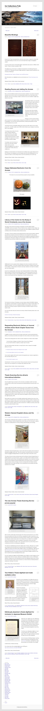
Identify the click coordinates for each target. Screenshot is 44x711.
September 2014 (7, 682)
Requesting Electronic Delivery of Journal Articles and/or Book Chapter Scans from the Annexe (19, 327)
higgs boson (23, 605)
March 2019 (7, 671)
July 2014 (6, 684)
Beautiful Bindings (11, 35)
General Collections (23, 368)
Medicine (31, 653)
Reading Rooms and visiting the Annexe (19, 89)
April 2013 (6, 697)
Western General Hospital (34, 494)
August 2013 (7, 693)
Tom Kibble (6, 606)
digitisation (18, 83)
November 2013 (7, 690)
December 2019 (7, 665)
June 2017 (6, 672)
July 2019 (6, 668)
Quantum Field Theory (34, 605)
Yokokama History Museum (19, 654)
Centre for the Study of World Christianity (12, 314)
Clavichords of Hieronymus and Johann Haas (14, 549)
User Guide (37, 368)
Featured (9, 320)
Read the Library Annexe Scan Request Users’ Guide (17, 349)
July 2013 (6, 694)
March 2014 (7, 687)
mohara (15, 379)
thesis (28, 83)
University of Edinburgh (12, 606)
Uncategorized (19, 406)
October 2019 (7, 666)
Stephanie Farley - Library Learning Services (22, 36)
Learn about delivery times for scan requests (15, 352)
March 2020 (7, 663)
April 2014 (6, 686)
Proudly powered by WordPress (22, 707)
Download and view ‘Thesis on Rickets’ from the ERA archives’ (16, 74)
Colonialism (19, 653)
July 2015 (6, 674)
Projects (15, 406)
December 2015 (7, 673)
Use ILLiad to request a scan (12, 359)
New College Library (28, 320)
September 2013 (7, 692)
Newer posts (36, 30)
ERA (9, 70)
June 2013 (6, 696)
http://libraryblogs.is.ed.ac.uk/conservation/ (16, 23)
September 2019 (7, 667)
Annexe (14, 83)
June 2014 (6, 685)
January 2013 (7, 698)
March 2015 (7, 675)
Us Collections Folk (13, 6)
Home (6, 23)
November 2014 (7, 680)
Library (9, 83)
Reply (31, 83)
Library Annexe (24, 83)
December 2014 (7, 679)
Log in (6, 702)
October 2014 (7, 681)
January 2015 (7, 678)
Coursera (24, 640)
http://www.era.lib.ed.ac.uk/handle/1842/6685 (13, 647)
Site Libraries (27, 494)
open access (30, 566)
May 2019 (6, 669)
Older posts (7, 30)
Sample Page (27, 23)
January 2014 (7, 688)
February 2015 (7, 677)
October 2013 (7, 691)
